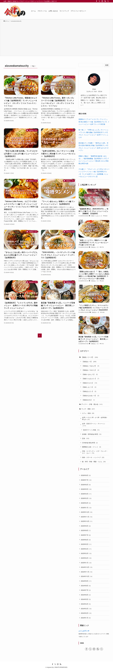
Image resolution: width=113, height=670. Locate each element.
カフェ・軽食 (88, 413)
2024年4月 (86, 604)
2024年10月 (86, 576)
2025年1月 (86, 562)
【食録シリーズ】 (89, 357)
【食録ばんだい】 (89, 391)
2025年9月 (86, 526)
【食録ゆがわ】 (88, 400)
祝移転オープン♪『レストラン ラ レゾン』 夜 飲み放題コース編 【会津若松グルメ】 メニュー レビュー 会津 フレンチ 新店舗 (94, 121)
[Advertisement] (56, 38)
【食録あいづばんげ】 (90, 366)
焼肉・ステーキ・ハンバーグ (93, 457)
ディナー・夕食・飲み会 (92, 404)
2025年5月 (86, 544)
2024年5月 (86, 599)
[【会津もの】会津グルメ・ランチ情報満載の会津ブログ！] (15, 10)
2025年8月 (86, 530)
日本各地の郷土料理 (90, 443)
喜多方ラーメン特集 (91, 430)
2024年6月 (86, 595)
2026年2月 (86, 503)
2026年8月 (86, 475)
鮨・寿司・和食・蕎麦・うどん (94, 461)
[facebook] (96, 1)
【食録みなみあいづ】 (90, 395)
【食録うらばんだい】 (90, 378)
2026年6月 (86, 484)
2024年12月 (86, 567)
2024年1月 (86, 618)
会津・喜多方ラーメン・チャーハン (93, 425)
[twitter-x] (99, 1)
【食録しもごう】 (89, 387)
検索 (106, 65)
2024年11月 (86, 572)
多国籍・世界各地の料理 (91, 434)
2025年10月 (86, 521)
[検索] (108, 1)
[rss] (105, 1)
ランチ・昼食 (88, 409)
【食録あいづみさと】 (90, 370)
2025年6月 (86, 540)
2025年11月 (86, 517)
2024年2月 (86, 613)
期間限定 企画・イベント (91, 447)
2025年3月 (86, 553)
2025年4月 (86, 549)
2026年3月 (86, 498)
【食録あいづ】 (89, 361)
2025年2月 (86, 558)
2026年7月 (86, 480)
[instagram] (102, 1)
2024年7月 (86, 590)
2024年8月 (86, 585)
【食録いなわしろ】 (90, 374)
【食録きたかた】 (89, 383)
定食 (85, 438)
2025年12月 (86, 512)
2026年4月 (86, 494)
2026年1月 (86, 507)
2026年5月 (86, 489)
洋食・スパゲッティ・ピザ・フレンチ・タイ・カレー (95, 452)
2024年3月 (86, 608)
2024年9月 (86, 581)
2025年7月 (86, 535)
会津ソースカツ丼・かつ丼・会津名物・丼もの (95, 418)
